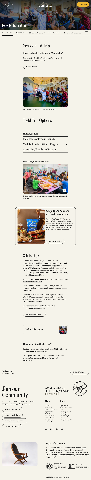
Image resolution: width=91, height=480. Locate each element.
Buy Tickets (83, 4)
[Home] (45, 4)
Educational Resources (36, 33)
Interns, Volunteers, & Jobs (14, 421)
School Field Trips (7, 33)
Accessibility (49, 422)
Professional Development (72, 33)
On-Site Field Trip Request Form (43, 58)
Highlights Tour (64, 406)
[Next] (64, 190)
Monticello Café (54, 241)
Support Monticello (11, 415)
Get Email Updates (11, 427)
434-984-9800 (52, 394)
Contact (47, 414)
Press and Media (50, 416)
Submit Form (30, 66)
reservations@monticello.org (34, 60)
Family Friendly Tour (66, 420)
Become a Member (11, 409)
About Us (47, 406)
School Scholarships (55, 33)
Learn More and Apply (33, 314)
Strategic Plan (49, 408)
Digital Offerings (21, 33)
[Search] (12, 4)
